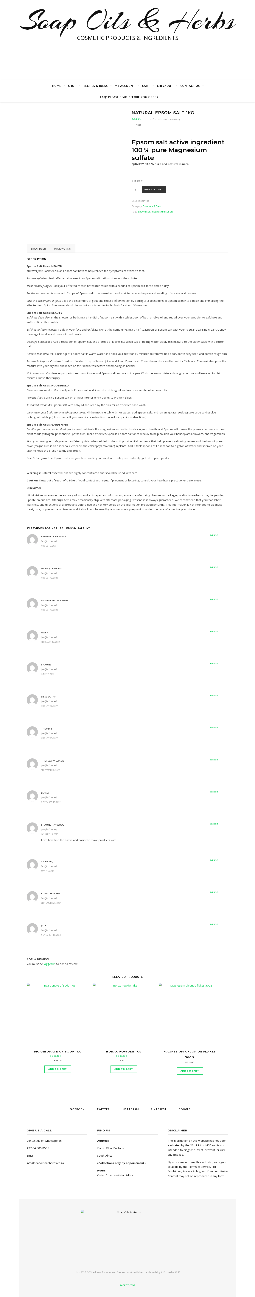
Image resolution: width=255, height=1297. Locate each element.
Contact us (190, 86)
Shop (72, 86)
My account (125, 86)
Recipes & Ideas (95, 86)
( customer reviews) (165, 119)
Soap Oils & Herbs (127, 20)
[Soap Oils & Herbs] (127, 1237)
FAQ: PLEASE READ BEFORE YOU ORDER (129, 97)
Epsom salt (144, 211)
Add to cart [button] (57, 1069)
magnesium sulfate (162, 211)
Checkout (165, 86)
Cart (146, 86)
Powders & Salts (152, 206)
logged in (49, 964)
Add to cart (153, 189)
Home (56, 86)
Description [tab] (38, 248)
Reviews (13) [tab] (62, 248)
